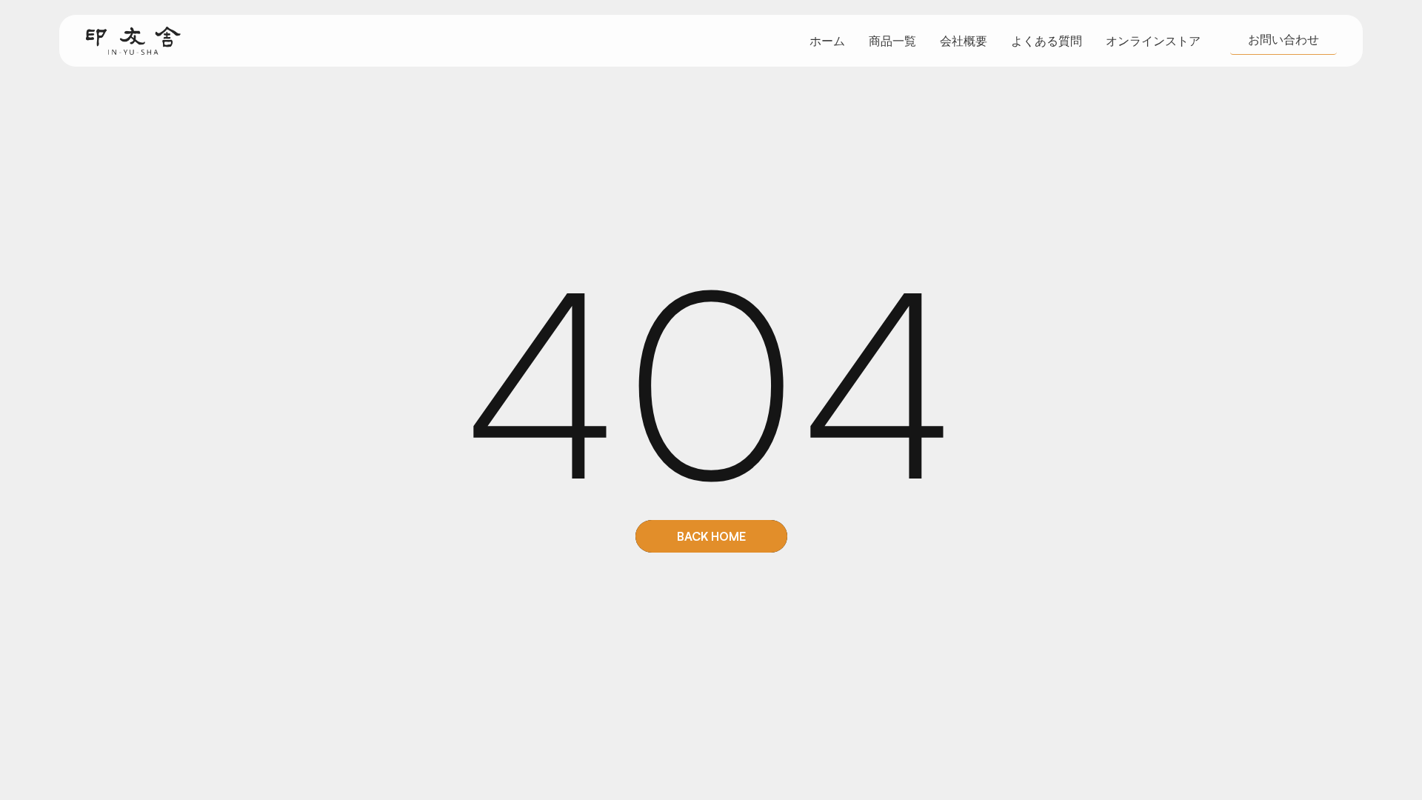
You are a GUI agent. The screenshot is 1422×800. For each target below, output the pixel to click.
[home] (133, 41)
